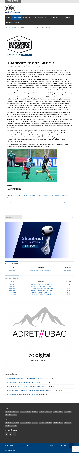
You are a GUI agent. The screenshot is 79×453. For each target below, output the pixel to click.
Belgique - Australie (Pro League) (41, 292)
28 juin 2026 (12, 292)
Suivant (66, 203)
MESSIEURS (15, 27)
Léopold (27, 412)
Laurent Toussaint (14, 66)
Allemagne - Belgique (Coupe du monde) (41, 288)
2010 (12, 195)
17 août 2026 (12, 288)
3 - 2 (68, 290)
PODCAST (54, 17)
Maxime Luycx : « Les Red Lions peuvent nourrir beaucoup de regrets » (31, 390)
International (43, 17)
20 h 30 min (67, 270)
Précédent (13, 203)
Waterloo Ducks (11, 414)
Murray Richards (44, 195)
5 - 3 (68, 286)
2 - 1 (68, 294)
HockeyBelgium (16, 445)
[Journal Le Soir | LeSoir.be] (13, 1)
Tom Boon (67, 412)
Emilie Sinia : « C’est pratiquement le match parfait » (25, 382)
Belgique (8, 412)
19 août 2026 (12, 286)
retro (9, 197)
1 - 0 (68, 288)
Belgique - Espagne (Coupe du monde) (40, 270)
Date (12, 267)
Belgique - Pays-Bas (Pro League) (41, 294)
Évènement (41, 267)
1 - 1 (68, 284)
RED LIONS (66, 195)
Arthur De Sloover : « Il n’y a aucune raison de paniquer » (26, 378)
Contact (17, 22)
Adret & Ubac (64, 445)
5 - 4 (68, 292)
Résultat (68, 267)
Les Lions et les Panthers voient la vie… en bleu (24, 394)
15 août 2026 (12, 290)
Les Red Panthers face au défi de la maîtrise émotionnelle (27, 386)
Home (8, 17)
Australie (17, 195)
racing (59, 195)
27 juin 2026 (12, 294)
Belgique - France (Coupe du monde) (41, 290)
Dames (25, 17)
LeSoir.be (33, 445)
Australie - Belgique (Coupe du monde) (41, 284)
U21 (61, 17)
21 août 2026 (12, 284)
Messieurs (16, 17)
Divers (67, 17)
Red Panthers (58, 412)
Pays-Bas (34, 412)
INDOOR (9, 22)
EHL (33, 17)
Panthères (53, 195)
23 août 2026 (12, 270)
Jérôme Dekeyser (32, 195)
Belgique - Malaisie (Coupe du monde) (41, 286)
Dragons (24, 195)
